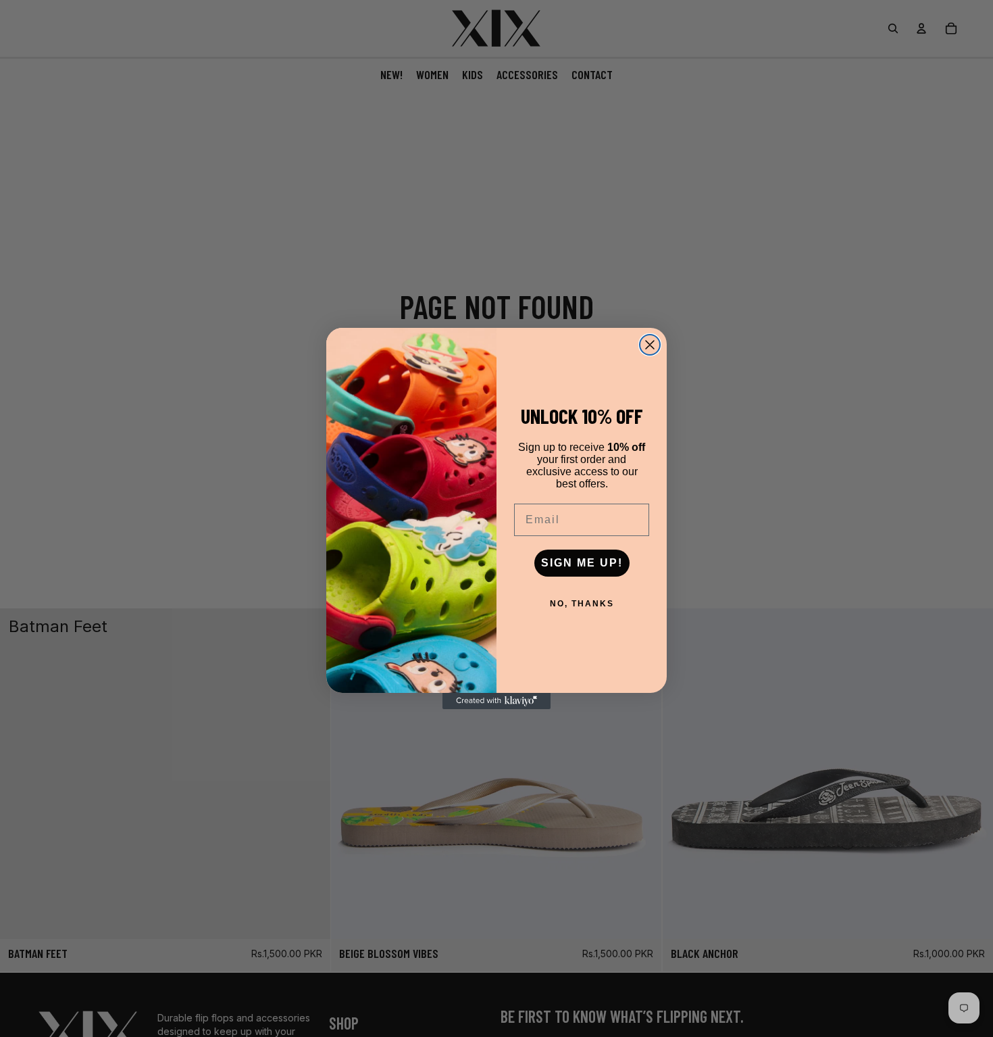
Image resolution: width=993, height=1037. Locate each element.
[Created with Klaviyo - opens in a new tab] (496, 701)
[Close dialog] (650, 345)
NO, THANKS (582, 603)
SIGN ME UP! (582, 563)
